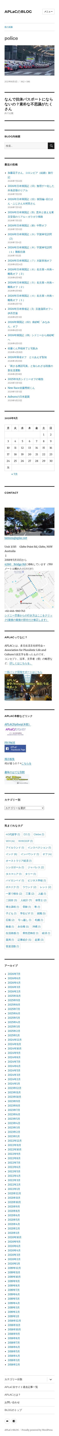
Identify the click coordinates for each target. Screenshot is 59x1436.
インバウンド (30, 854)
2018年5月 (14, 1351)
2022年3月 (14, 1180)
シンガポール (15, 867)
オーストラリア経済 (19, 860)
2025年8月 (14, 1004)
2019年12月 (14, 1268)
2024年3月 (14, 1074)
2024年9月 (14, 1052)
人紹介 (26, 900)
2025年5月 (14, 1017)
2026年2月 (14, 991)
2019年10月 (14, 1276)
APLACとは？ (13, 1394)
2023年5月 (14, 1118)
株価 (10, 926)
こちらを (26, 763)
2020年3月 (14, 1254)
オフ (47, 854)
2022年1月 (14, 1189)
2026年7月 (14, 973)
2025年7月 (14, 1009)
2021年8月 (14, 1210)
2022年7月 (14, 1162)
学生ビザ (26, 913)
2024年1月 (14, 1083)
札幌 (39, 920)
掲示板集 (10, 758)
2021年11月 (14, 1197)
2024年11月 (14, 1044)
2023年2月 (14, 1131)
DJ (27, 834)
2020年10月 (15, 1237)
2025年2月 (14, 1030)
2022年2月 (14, 1184)
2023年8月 (14, 1105)
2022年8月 (14, 1158)
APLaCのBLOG (18, 11)
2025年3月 (14, 1026)
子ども (11, 913)
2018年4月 (14, 1355)
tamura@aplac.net (16, 537)
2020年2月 (14, 1259)
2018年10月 (14, 1329)
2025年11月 (14, 995)
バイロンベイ (15, 880)
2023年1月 (14, 1136)
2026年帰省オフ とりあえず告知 (28, 357)
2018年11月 (14, 1325)
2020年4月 (14, 1250)
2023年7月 (14, 1109)
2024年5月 (14, 1070)
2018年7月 (14, 1342)
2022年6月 (14, 1167)
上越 (42, 893)
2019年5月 (14, 1298)
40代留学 (13, 834)
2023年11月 (14, 1092)
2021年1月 (14, 1232)
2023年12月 (14, 1088)
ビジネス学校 (37, 880)
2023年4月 (14, 1123)
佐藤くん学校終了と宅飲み (23, 348)
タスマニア (14, 873)
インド (11, 854)
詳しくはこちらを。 (21, 663)
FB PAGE (10, 742)
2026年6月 (14, 978)
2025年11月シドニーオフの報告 (25, 379)
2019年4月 (14, 1303)
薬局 (10, 939)
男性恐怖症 (30, 933)
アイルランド (15, 847)
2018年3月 (14, 1360)
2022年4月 (14, 1175)
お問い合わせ (12, 1402)
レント (45, 887)
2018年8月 (14, 1338)
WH (10, 840)
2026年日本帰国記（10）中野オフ (27, 225)
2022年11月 (14, 1145)
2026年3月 (14, 987)
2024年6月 (14, 1066)
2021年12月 (14, 1193)
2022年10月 (15, 1149)
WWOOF (25, 840)
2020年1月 (14, 1263)
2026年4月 (14, 982)
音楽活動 (12, 946)
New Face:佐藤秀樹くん (21, 387)
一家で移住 (14, 893)
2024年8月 (14, 1057)
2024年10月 (15, 1048)
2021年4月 (14, 1224)
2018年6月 (14, 1347)
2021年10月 (14, 1202)
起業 (39, 939)
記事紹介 (24, 939)
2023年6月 (14, 1114)
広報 (10, 920)
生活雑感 (12, 933)
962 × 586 (25, 81)
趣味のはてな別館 (15, 772)
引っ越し (24, 920)
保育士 (41, 900)
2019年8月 (14, 1285)
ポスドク (12, 887)
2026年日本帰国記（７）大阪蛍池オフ (30, 260)
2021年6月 (14, 1215)
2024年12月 (15, 1039)
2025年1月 (14, 1035)
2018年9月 (14, 1333)
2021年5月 (14, 1219)
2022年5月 (14, 1171)
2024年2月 (14, 1079)
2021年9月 (14, 1206)
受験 (27, 906)
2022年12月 (15, 1140)
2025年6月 (14, 1013)
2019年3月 (14, 1307)
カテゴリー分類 (13, 1379)
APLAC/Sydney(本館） (18, 724)
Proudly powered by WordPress (37, 1430)
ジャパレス (36, 867)
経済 (46, 933)
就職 (41, 913)
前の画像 (9, 27)
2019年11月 (14, 1272)
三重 (30, 893)
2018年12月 (14, 1320)
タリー (30, 873)
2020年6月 (14, 1246)
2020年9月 (14, 1241)
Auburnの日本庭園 (20, 396)
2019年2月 (14, 1311)
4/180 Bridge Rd (15, 564)
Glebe (39, 834)
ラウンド (29, 887)
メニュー (48, 11)
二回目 (11, 900)
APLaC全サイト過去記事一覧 (21, 1387)
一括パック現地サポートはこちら (23, 671)
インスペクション (39, 847)
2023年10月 (14, 1096)
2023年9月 (14, 1101)
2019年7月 (14, 1289)
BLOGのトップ (13, 1410)
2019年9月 (14, 1281)
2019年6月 (14, 1294)
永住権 (23, 926)
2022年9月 (14, 1153)
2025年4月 (14, 1022)
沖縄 (36, 926)
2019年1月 (13, 1316)
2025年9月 (14, 1000)
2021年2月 (14, 1228)
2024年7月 (14, 1061)
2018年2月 (14, 1364)
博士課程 (12, 906)
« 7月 (14, 474)
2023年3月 (14, 1127)
